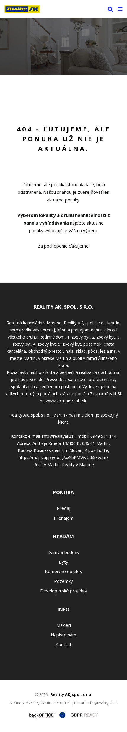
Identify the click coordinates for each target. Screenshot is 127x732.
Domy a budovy (63, 552)
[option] (63, 46)
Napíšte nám (63, 634)
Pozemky (63, 581)
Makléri (63, 625)
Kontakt (63, 644)
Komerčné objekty (63, 571)
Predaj (63, 508)
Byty (63, 562)
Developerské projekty (63, 590)
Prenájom (64, 518)
